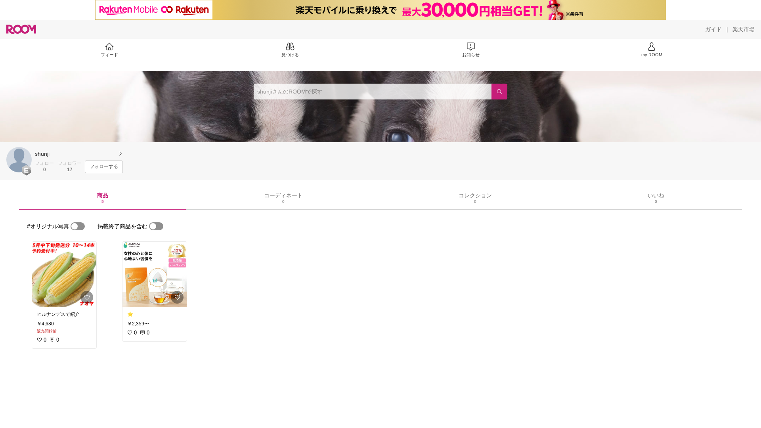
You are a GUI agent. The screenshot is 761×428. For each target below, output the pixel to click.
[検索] (499, 91)
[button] (19, 159)
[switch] (78, 226)
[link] (64, 274)
